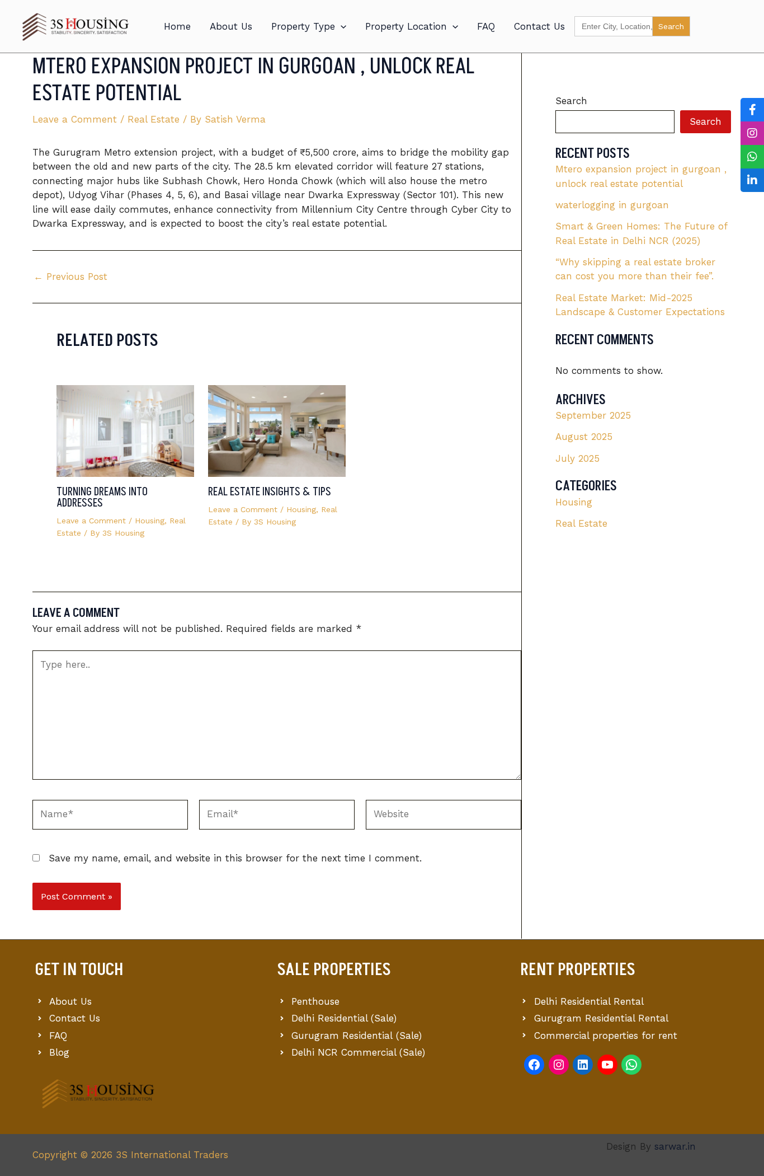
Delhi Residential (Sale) (344, 1018)
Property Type (303, 26)
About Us (231, 26)
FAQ (486, 26)
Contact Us (539, 26)
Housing (149, 520)
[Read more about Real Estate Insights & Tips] (277, 429)
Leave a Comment (74, 119)
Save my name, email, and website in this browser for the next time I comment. (235, 858)
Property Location (406, 26)
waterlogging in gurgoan (612, 204)
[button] (340, 26)
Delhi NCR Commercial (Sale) (358, 1052)
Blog (59, 1052)
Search (571, 100)
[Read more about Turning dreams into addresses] (125, 429)
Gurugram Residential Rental (601, 1018)
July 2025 (577, 458)
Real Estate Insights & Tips (269, 492)
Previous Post (70, 277)
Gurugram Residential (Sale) (356, 1035)
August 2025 (583, 436)
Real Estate (154, 119)
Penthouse (315, 1001)
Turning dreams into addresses (102, 497)
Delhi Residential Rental (589, 1001)
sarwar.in (675, 1146)
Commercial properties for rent (605, 1035)
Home (177, 26)
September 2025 (593, 415)
